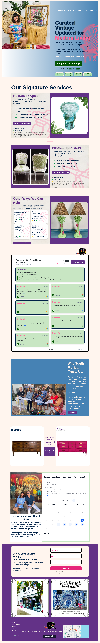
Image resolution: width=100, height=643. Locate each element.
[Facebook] (15, 635)
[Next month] (73, 500)
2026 (67, 500)
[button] (66, 488)
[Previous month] (57, 500)
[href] (76, 631)
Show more (49, 495)
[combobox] (58, 536)
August (64, 500)
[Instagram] (19, 635)
